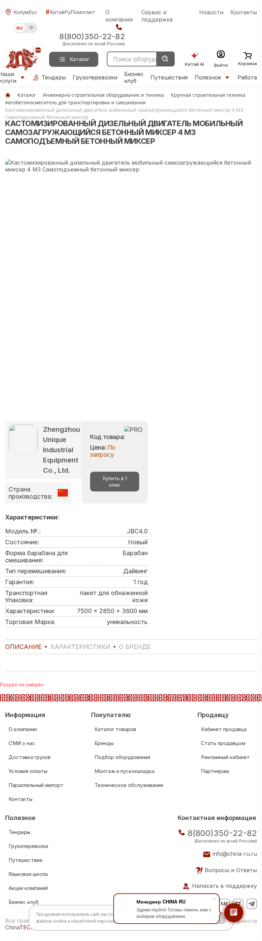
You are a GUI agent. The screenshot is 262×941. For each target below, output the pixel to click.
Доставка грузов (29, 757)
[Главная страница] (8, 94)
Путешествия (169, 77)
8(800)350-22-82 (92, 36)
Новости (211, 12)
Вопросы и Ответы (231, 870)
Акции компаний (28, 888)
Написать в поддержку (224, 885)
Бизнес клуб (134, 77)
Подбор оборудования (122, 757)
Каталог (79, 59)
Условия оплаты (28, 771)
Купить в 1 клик (115, 481)
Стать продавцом (223, 743)
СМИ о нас (22, 743)
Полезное (207, 77)
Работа (247, 77)
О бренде (135, 646)
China (20, 927)
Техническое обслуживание (128, 785)
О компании (119, 16)
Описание (23, 646)
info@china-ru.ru (235, 853)
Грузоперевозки (95, 77)
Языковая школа (28, 874)
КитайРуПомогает (70, 12)
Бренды (104, 743)
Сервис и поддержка (157, 16)
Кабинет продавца (224, 729)
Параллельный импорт (36, 785)
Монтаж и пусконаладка (124, 771)
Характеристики (80, 646)
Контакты (243, 12)
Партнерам (215, 771)
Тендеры (54, 77)
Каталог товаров (115, 729)
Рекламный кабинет (225, 757)
